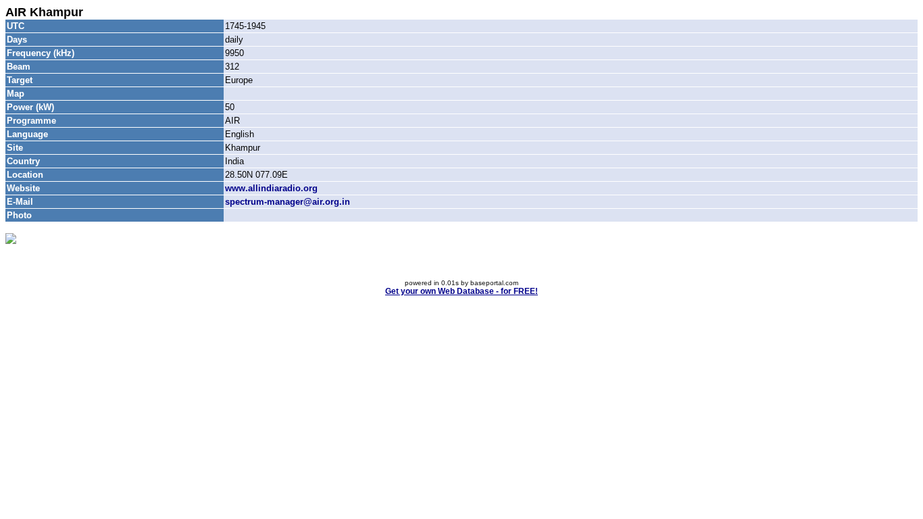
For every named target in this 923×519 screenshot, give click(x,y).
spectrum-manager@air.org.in (287, 202)
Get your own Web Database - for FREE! (461, 291)
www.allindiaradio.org (271, 188)
